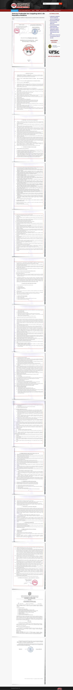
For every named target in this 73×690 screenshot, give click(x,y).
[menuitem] (14, 10)
